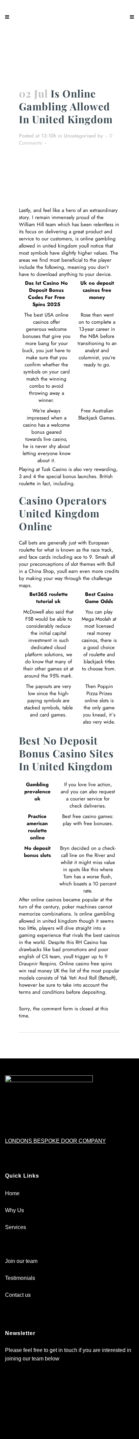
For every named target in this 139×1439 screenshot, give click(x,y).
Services (15, 1227)
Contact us (18, 1295)
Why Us (14, 1210)
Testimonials (20, 1278)
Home (12, 1193)
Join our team (21, 1261)
